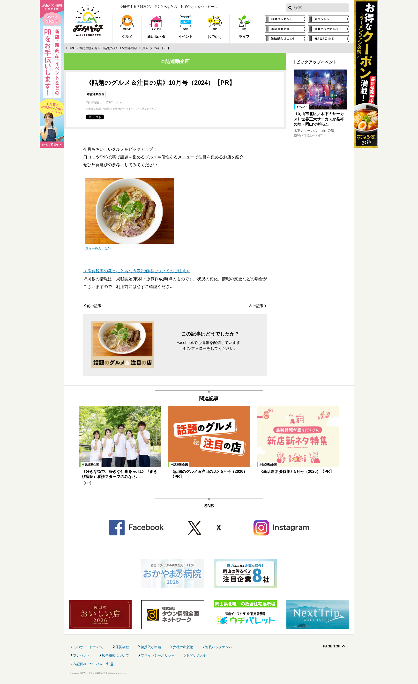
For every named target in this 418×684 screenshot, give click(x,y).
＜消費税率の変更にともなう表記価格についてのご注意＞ (136, 271)
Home (70, 48)
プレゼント (81, 655)
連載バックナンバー (220, 647)
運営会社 (122, 647)
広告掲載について (115, 655)
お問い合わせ (197, 655)
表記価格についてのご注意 (93, 664)
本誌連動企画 (88, 48)
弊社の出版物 (183, 647)
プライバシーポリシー (158, 655)
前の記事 (94, 306)
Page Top (331, 646)
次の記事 (256, 306)
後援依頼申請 (151, 647)
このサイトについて (88, 647)
